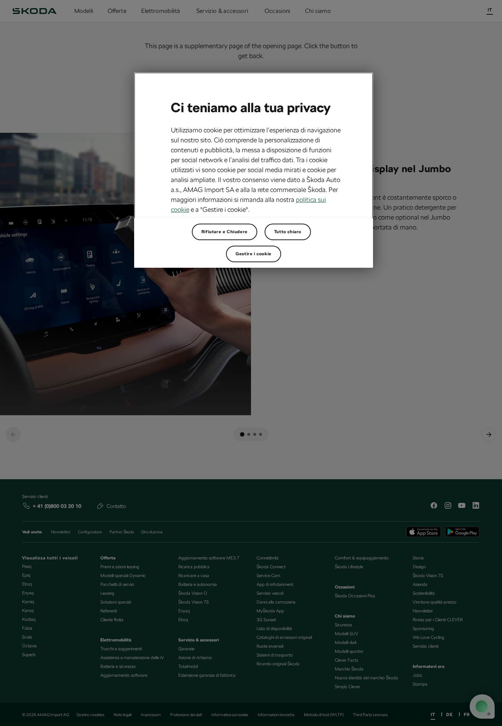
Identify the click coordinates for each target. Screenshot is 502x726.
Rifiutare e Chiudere (224, 231)
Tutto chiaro (287, 231)
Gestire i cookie (254, 253)
